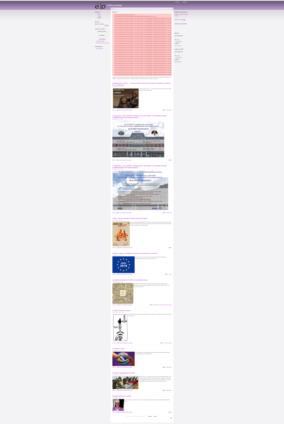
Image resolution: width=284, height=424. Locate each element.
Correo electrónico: (179, 35)
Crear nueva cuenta (100, 41)
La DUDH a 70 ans (118, 348)
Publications (184, 2)
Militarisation (169, 390)
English (99, 14)
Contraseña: (102, 35)
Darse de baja (179, 41)
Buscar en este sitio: (99, 24)
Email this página (128, 110)
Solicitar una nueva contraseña (102, 42)
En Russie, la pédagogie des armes (123, 373)
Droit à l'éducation (168, 343)
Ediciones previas (178, 45)
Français (99, 16)
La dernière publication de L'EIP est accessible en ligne (130, 280)
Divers (170, 274)
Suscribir (178, 39)
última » (155, 416)
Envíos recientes (99, 48)
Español (99, 17)
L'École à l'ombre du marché (121, 310)
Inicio (113, 8)
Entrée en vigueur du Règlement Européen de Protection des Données (134, 253)
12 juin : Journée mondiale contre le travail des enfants (129, 218)
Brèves (164, 110)
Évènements (169, 110)
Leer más (114, 110)
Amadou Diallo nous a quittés (121, 396)
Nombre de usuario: (102, 31)
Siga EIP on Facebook (179, 19)
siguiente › (150, 416)
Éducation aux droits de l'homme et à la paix (163, 304)
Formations (177, 2)
